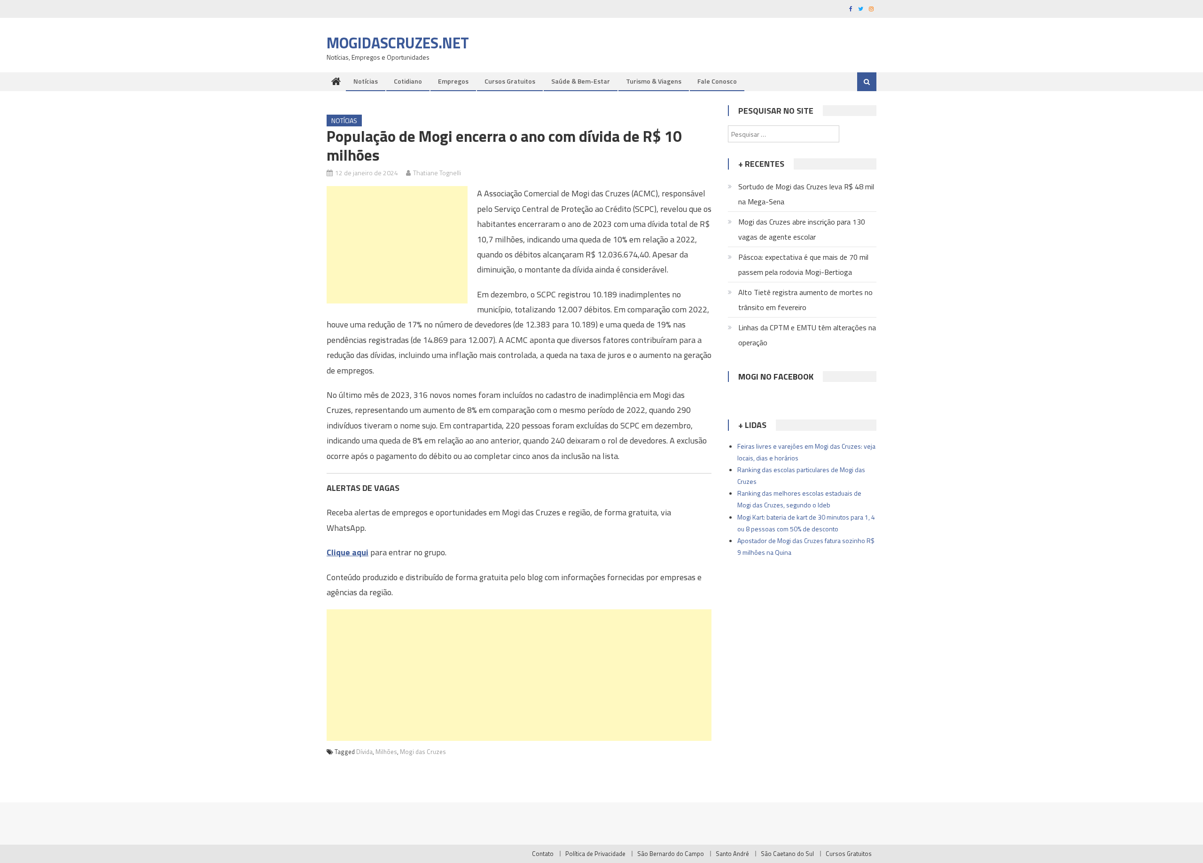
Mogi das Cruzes (423, 751)
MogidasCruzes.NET (398, 42)
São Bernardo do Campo (670, 853)
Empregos (453, 81)
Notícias (365, 81)
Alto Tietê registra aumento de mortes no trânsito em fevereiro (805, 300)
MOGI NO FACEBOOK (775, 376)
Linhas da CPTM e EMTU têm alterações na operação (807, 335)
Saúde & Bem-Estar (580, 81)
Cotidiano (408, 81)
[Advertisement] (397, 244)
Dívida (364, 751)
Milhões (386, 751)
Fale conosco (717, 81)
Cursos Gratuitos (509, 81)
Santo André (732, 853)
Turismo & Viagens (653, 81)
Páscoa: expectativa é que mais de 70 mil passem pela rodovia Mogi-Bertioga (803, 264)
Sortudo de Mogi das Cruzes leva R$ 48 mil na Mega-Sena (806, 194)
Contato (543, 853)
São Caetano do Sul (787, 853)
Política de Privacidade (595, 853)
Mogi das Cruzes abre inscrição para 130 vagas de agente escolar (801, 229)
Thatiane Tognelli (437, 173)
